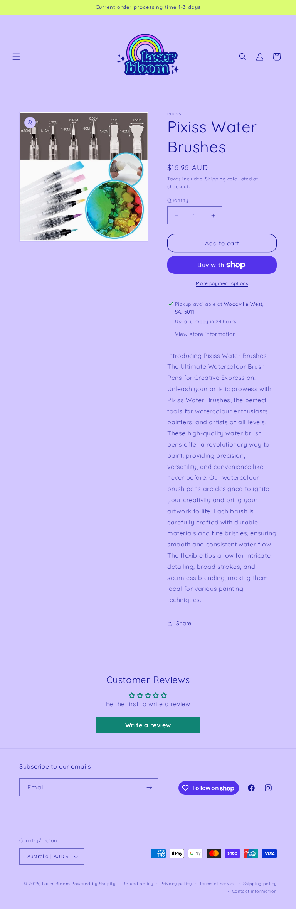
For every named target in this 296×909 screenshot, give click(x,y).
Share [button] (184, 623)
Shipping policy (260, 883)
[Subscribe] (149, 787)
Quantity (177, 200)
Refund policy (138, 883)
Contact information (254, 891)
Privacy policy (176, 883)
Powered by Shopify (93, 883)
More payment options (222, 283)
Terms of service (217, 883)
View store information (205, 334)
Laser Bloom (56, 883)
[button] (16, 56)
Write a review (148, 725)
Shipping (215, 179)
